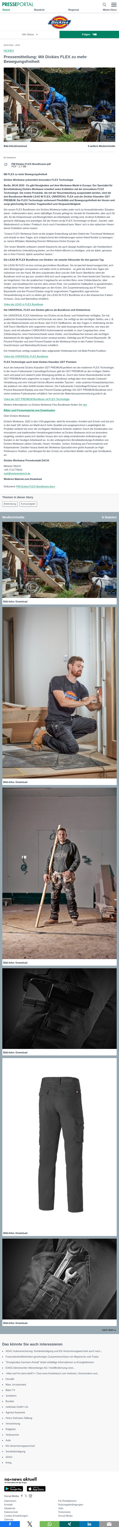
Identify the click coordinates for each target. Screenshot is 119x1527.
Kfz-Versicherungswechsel (20, 1446)
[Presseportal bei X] (25, 1496)
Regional (73, 10)
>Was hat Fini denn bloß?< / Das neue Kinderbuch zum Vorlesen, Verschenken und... (52, 1373)
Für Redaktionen (67, 1501)
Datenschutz (11, 1512)
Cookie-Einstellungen (16, 1515)
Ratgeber (11, 1429)
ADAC (9, 1457)
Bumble (10, 1401)
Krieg (8, 1462)
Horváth (10, 1379)
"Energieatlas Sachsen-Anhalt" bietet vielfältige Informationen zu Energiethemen (50, 1362)
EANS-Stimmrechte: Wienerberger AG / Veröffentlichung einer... (40, 1368)
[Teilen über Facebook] (10, 1524)
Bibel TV (10, 1390)
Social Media (65, 1515)
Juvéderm (11, 1395)
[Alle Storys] (59, 28)
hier (85, 404)
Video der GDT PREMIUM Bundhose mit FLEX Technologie (37, 399)
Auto (8, 1440)
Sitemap (8, 1519)
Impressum (10, 1501)
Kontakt (8, 1504)
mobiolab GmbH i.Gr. (17, 1407)
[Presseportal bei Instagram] (29, 1495)
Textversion (64, 1512)
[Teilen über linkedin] (89, 1524)
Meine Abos (110, 10)
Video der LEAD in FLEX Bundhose (23, 304)
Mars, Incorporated (16, 1384)
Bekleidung (10, 504)
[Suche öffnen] (104, 4)
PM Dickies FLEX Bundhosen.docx (35, 486)
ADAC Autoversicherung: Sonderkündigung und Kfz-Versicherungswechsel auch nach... (54, 1351)
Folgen (86, 34)
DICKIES (9, 50)
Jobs (60, 1508)
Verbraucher (12, 1434)
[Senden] (109, 1524)
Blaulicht (39, 10)
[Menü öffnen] (114, 4)
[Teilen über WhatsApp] (50, 1524)
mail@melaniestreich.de (17, 473)
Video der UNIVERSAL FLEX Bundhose (26, 356)
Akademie (9, 1508)
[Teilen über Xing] (69, 1524)
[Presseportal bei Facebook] (21, 1496)
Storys (6, 10)
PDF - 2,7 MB (31, 165)
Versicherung (13, 1423)
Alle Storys (28, 34)
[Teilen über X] (30, 1524)
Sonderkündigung (15, 1451)
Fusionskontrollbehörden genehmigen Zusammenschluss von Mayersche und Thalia (52, 1356)
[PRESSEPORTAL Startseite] (17, 4)
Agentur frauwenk (15, 1412)
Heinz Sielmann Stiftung (19, 1418)
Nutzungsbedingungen (70, 1504)
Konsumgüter (28, 504)
